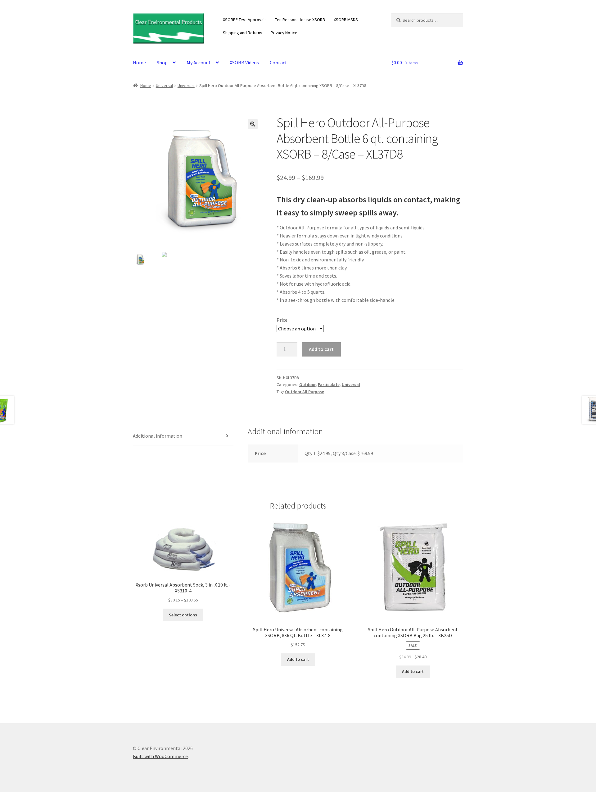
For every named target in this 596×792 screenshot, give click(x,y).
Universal (164, 85)
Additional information (157, 436)
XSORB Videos (244, 62)
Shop (162, 62)
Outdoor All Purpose (304, 391)
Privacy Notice (284, 32)
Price (282, 320)
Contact (278, 62)
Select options (183, 615)
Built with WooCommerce (160, 756)
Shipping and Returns (242, 32)
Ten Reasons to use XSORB (300, 19)
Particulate (329, 384)
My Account (199, 62)
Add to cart (321, 349)
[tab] (183, 436)
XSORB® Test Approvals (245, 19)
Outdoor (307, 384)
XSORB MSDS (346, 19)
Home (139, 62)
